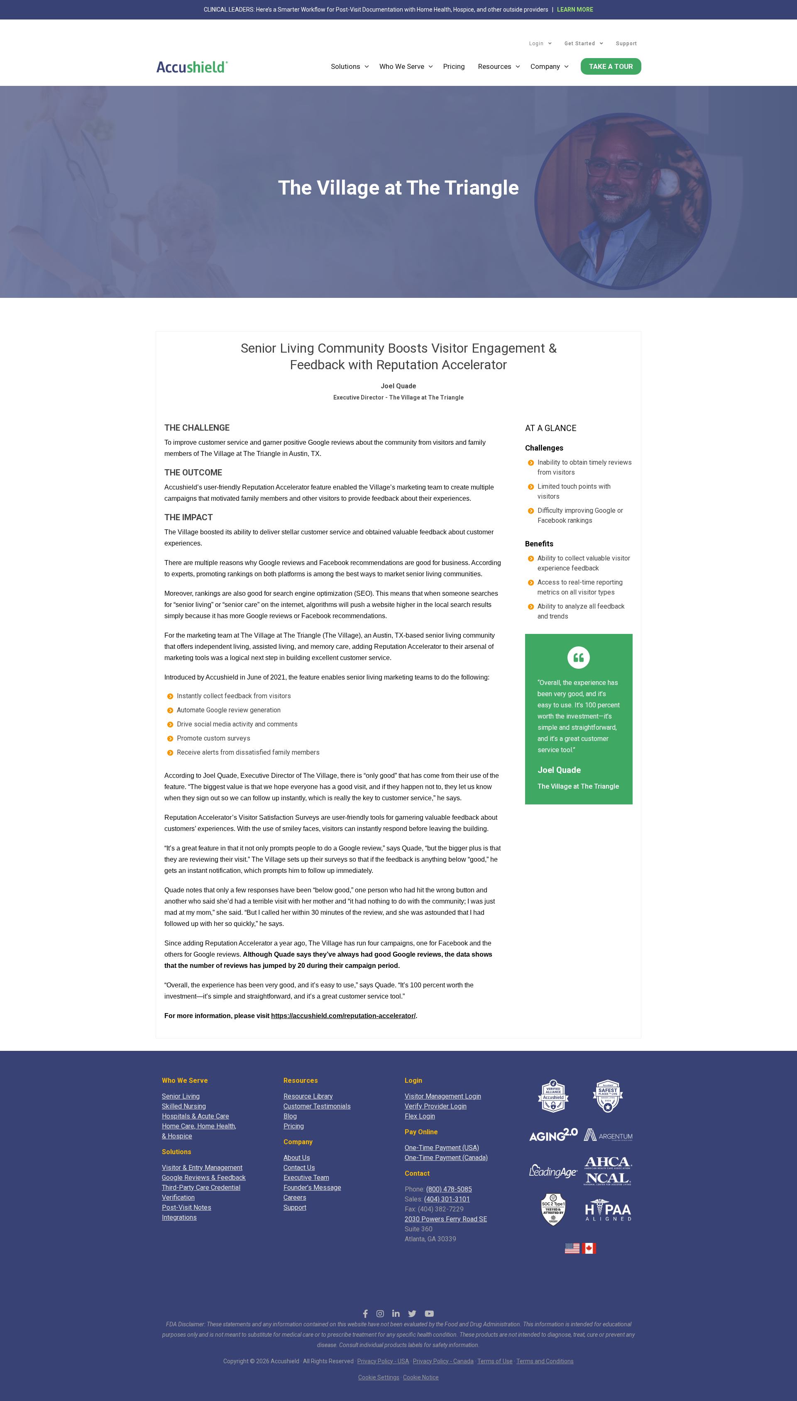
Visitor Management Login (443, 1096)
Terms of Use (495, 1361)
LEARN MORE (575, 9)
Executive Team (306, 1178)
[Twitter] (412, 1314)
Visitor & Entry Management (202, 1168)
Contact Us (299, 1168)
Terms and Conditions (545, 1361)
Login (536, 43)
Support (626, 43)
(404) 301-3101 (447, 1199)
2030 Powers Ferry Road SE (446, 1219)
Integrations (179, 1217)
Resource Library (308, 1096)
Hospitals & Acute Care (195, 1116)
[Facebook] (365, 1314)
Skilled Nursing (184, 1106)
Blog (290, 1116)
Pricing (454, 66)
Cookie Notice (421, 1377)
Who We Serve (401, 66)
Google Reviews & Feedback (204, 1178)
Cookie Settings (378, 1377)
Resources (494, 66)
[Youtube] (429, 1314)
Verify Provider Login (436, 1106)
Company (545, 66)
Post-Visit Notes (186, 1207)
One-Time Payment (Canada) (446, 1158)
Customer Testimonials (317, 1106)
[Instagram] (380, 1314)
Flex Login (420, 1116)
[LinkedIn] (396, 1314)
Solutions (345, 66)
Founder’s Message (312, 1187)
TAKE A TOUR (611, 66)
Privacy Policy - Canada (443, 1361)
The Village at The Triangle (578, 786)
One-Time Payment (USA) (442, 1148)
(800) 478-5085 (449, 1189)
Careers (295, 1197)
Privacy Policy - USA (383, 1361)
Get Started (580, 43)
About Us (297, 1158)
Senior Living (181, 1096)
